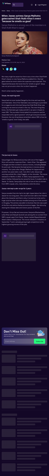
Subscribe (39, 341)
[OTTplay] (6, 4)
